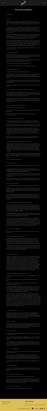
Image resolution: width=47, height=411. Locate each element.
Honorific (23, 408)
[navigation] (3, 3)
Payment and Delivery (6, 401)
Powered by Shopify (27, 408)
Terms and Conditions (6, 402)
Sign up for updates (29, 401)
